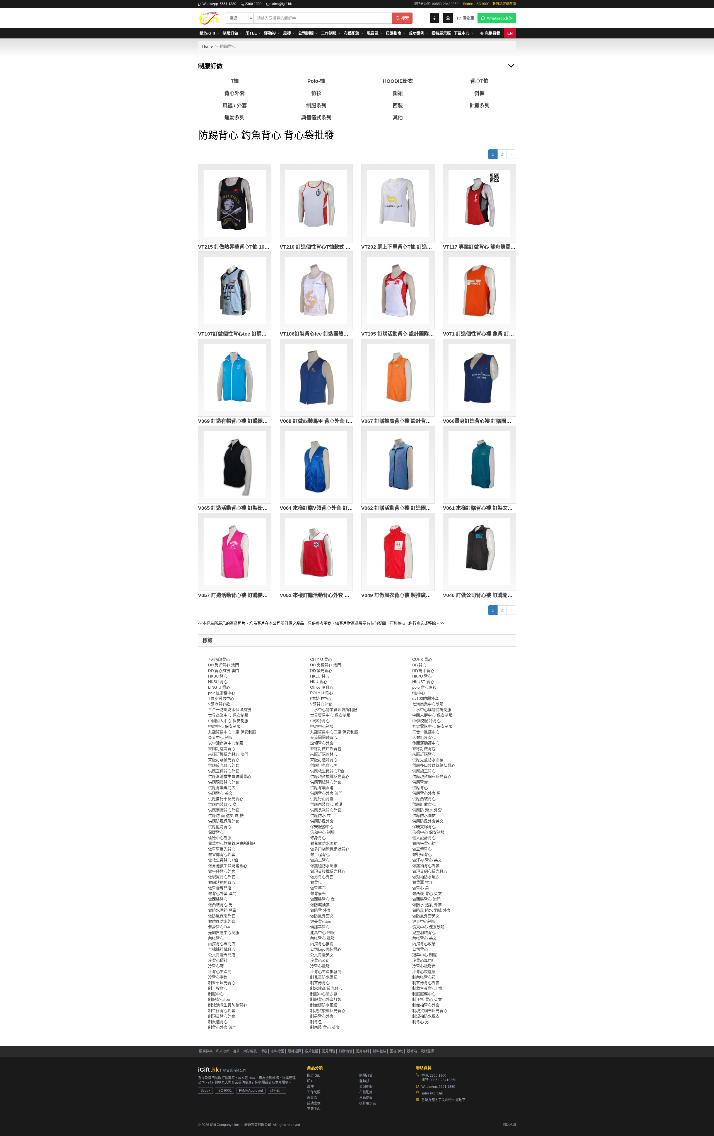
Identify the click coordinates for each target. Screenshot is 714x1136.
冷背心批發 (320, 966)
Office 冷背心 (321, 687)
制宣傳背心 (320, 982)
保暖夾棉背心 (424, 826)
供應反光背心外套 (223, 765)
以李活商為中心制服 (225, 743)
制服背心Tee (219, 999)
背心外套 (235, 93)
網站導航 (250, 1051)
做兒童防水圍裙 (323, 843)
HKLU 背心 (319, 676)
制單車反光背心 (221, 982)
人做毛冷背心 (424, 737)
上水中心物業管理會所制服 (333, 709)
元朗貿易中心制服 (223, 932)
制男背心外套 (322, 1016)
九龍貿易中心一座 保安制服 (232, 732)
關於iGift (207, 33)
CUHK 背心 (422, 659)
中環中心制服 (322, 726)
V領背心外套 (321, 704)
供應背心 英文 (220, 793)
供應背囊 (420, 782)
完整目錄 (492, 33)
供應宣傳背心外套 (223, 771)
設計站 (412, 1051)
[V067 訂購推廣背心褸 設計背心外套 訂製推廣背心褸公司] (398, 378)
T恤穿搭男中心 (221, 698)
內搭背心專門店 (221, 943)
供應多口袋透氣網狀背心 (433, 765)
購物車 (468, 18)
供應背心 (420, 787)
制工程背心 (218, 988)
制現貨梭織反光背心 (327, 1010)
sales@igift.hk (281, 4)
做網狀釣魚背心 (221, 882)
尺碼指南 (393, 33)
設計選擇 (294, 1051)
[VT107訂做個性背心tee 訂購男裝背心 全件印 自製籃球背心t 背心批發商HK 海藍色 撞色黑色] (234, 290)
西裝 (398, 105)
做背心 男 (420, 888)
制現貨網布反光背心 (429, 1010)
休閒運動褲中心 (426, 743)
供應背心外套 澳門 (326, 793)
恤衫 (316, 93)
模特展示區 (441, 33)
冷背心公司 (320, 960)
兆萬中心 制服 (322, 932)
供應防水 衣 (320, 815)
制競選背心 (218, 1022)
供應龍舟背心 (219, 826)
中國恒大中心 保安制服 (228, 721)
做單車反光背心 (221, 849)
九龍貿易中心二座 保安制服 (334, 732)
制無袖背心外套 (426, 1005)
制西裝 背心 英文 (325, 1027)
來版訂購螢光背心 (223, 760)
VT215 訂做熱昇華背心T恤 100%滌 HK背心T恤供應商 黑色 (264, 247)
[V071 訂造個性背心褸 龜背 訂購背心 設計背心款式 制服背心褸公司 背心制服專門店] (479, 290)
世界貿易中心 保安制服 (330, 715)
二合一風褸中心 (426, 732)
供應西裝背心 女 (222, 804)
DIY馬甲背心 (423, 670)
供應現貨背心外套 (223, 782)
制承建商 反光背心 (326, 988)
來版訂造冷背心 (323, 760)
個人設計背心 (424, 838)
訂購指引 (345, 1051)
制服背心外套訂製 (325, 999)
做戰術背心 (422, 854)
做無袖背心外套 (426, 865)
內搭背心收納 (424, 943)
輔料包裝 (379, 1051)
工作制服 (329, 33)
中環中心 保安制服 (224, 726)
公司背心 (420, 949)
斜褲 (479, 93)
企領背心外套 (322, 743)
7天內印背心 (219, 659)
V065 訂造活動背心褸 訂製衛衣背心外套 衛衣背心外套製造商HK (270, 508)
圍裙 (398, 93)
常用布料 (362, 1051)
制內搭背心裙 (424, 977)
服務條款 (206, 1051)
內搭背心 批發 (322, 938)
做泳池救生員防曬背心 (227, 865)
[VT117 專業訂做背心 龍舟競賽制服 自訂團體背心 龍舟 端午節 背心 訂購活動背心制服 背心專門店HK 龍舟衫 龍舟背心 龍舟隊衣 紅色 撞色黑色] (479, 203)
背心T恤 (479, 81)
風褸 (287, 33)
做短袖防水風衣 (426, 877)
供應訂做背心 (424, 804)
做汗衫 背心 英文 (427, 860)
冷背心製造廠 (424, 971)
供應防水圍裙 (424, 815)
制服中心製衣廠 (323, 994)
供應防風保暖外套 (223, 821)
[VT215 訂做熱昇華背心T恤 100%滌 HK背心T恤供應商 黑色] (234, 203)
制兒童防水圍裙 (323, 977)
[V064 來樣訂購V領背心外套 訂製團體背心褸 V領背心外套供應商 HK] (316, 465)
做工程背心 (320, 854)
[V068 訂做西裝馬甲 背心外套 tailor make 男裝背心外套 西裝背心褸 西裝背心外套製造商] (316, 378)
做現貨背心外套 (221, 877)
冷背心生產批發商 (325, 971)
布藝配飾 (352, 33)
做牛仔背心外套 (221, 871)
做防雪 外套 (320, 910)
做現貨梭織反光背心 (327, 871)
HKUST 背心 (423, 681)
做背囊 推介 (422, 882)
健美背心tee (320, 921)
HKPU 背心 (422, 676)
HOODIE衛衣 (398, 81)
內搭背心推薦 (322, 943)
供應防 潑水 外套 (427, 810)
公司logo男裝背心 (325, 949)
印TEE (251, 33)
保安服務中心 (322, 826)
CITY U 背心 (321, 659)
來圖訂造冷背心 (221, 748)
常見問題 (328, 1051)
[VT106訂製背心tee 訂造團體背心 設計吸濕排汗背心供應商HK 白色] (316, 290)
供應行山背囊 (322, 799)
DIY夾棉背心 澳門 (325, 665)
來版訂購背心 (424, 754)
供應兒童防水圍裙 (427, 760)
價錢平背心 (320, 927)
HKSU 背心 (218, 681)
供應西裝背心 (424, 799)
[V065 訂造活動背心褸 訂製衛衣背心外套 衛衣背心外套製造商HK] (234, 465)
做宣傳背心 (422, 849)
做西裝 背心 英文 (427, 893)
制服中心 (216, 994)
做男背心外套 (322, 877)
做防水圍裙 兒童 (222, 910)
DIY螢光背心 (321, 670)
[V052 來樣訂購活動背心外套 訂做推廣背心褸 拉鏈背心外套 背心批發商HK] (316, 552)
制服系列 (316, 105)
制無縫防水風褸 (323, 1005)
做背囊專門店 (219, 888)
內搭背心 (216, 938)
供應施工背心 (424, 771)
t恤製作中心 (320, 698)
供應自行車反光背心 (225, 799)
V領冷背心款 (219, 704)
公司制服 (306, 33)
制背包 (316, 1022)
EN (510, 33)
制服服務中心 (424, 994)
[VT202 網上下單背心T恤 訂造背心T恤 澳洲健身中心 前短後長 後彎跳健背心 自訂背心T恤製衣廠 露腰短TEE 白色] (398, 203)
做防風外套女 (322, 916)
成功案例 (416, 33)
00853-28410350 (443, 1080)
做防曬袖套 (320, 904)
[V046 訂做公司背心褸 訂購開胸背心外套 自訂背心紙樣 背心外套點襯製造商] (479, 552)
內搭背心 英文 (424, 938)
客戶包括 (311, 1051)
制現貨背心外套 (221, 1016)
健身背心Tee (219, 927)
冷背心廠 (216, 966)
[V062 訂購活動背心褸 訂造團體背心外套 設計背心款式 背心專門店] (398, 465)
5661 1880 (447, 1087)
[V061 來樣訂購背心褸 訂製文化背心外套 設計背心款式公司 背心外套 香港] (479, 465)
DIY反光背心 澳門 (223, 665)
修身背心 (318, 838)
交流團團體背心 (323, 737)
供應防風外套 (322, 821)
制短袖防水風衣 (426, 1016)
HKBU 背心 (218, 676)
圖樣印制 (396, 1051)
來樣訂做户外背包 (325, 748)
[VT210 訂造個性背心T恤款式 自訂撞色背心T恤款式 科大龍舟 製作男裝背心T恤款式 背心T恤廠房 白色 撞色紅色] (316, 203)
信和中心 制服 (322, 832)
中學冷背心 (320, 721)
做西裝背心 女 (322, 899)
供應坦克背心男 (323, 765)
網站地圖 (509, 1125)
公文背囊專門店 (221, 955)
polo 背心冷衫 (424, 687)
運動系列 (235, 117)
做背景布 (318, 893)
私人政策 (223, 1051)
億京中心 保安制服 (428, 927)
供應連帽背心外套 (223, 810)
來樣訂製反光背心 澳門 (228, 754)
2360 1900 (253, 4)
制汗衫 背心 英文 (427, 999)
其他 (398, 117)
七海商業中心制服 (427, 704)
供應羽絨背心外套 (325, 782)
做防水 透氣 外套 (427, 904)
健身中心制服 (424, 921)
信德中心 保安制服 (428, 832)
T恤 (235, 81)
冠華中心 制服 (424, 955)
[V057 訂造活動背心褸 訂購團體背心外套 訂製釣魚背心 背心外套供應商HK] (234, 552)
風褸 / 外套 (235, 105)
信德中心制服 (219, 838)
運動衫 (270, 33)
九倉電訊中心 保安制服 (432, 726)
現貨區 (372, 33)
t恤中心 (418, 693)
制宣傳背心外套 (426, 982)
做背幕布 (318, 888)
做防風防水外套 (221, 921)
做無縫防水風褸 (323, 865)
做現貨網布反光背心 (429, 871)
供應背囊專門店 (221, 787)
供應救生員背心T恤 (327, 771)
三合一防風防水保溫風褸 (229, 709)
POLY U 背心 (321, 693)
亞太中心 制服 (220, 737)
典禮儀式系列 (316, 117)
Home (207, 46)
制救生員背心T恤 (427, 988)
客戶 (236, 1051)
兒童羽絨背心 (424, 932)
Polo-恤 (316, 81)
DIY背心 (419, 665)
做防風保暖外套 (221, 916)
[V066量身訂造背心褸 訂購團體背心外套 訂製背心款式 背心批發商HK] (479, 378)
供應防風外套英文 (427, 821)
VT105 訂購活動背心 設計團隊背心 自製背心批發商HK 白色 (427, 334)
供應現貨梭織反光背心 (329, 776)
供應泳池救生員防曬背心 (229, 776)
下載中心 (461, 33)
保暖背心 (216, 832)
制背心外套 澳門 (222, 1027)
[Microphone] (435, 18)
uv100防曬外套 (425, 698)
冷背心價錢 (218, 960)
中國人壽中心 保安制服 (432, 715)
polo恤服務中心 (221, 693)
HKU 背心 (318, 681)
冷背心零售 (218, 977)
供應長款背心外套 (325, 810)
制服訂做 (230, 33)
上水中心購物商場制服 (431, 709)
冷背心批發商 (424, 966)
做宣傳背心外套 (221, 854)
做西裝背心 (218, 899)
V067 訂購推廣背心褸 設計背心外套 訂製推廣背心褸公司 (424, 421)
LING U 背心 (219, 687)
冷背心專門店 (424, 960)
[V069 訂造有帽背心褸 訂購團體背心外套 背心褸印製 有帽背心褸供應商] (234, 378)
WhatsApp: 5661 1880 (219, 4)
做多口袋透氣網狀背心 (329, 849)
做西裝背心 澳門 (426, 899)
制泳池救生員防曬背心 (227, 1005)
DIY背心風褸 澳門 (223, 670)
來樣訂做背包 (424, 748)
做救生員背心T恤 (223, 860)
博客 (263, 1051)
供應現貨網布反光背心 (431, 776)
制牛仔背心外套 (221, 1010)
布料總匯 (277, 1051)
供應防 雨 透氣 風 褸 (226, 815)
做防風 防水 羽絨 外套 (431, 910)
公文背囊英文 (322, 955)
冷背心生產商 (219, 971)
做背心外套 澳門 (222, 893)
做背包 (316, 882)
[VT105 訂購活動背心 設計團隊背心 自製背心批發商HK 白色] (398, 290)
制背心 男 (420, 1022)
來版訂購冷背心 (323, 754)
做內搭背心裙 (424, 843)
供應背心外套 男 (426, 793)
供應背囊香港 (322, 787)
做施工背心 (320, 860)
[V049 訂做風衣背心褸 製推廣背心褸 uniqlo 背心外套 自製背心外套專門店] (398, 552)
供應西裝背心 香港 (326, 804)
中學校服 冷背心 (426, 721)
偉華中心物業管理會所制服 (231, 843)
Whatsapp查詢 (500, 18)
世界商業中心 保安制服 (228, 715)
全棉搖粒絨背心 (221, 949)
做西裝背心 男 (220, 904)
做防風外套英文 (426, 916)
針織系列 (479, 105)
